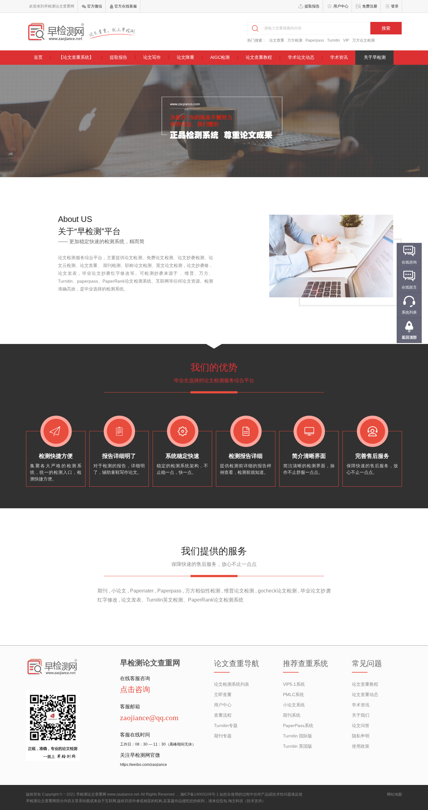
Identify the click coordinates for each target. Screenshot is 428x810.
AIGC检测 (220, 57)
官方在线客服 (125, 6)
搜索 (386, 28)
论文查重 (276, 40)
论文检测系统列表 (231, 684)
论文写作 (152, 57)
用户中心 (340, 6)
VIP (346, 40)
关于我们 (360, 715)
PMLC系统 (293, 694)
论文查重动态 (365, 694)
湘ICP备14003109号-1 (199, 794)
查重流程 (223, 715)
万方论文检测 (363, 40)
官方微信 (94, 6)
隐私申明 (360, 735)
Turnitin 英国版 (297, 746)
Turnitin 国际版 (297, 735)
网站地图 (394, 794)
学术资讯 (339, 57)
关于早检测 (375, 57)
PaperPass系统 (298, 725)
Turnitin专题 (225, 725)
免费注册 (369, 6)
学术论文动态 (301, 57)
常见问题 (367, 663)
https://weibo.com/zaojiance (143, 764)
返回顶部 (409, 337)
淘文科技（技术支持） (247, 801)
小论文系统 (294, 704)
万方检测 (294, 40)
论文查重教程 (259, 57)
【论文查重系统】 (76, 57)
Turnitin (333, 40)
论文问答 (360, 725)
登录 (395, 6)
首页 (38, 57)
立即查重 (223, 694)
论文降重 (185, 57)
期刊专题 (223, 735)
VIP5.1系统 (294, 684)
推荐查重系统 (305, 663)
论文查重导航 (236, 663)
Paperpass (314, 40)
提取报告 (312, 6)
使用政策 (360, 746)
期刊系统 (291, 715)
